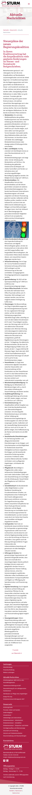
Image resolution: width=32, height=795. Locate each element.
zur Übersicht (16, 653)
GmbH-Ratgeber (7, 712)
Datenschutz (16, 793)
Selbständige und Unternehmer (12, 718)
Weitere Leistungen (8, 672)
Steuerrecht (13, 30)
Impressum (18, 790)
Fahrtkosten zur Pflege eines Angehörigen (15, 694)
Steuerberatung (7, 667)
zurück (16, 650)
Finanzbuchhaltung (8, 670)
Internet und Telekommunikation (12, 733)
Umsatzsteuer (7, 715)
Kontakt (11, 790)
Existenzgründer (8, 707)
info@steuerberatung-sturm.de (16, 757)
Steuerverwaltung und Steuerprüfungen (14, 736)
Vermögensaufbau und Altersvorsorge (14, 728)
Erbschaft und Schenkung (10, 730)
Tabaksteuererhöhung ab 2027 (12, 685)
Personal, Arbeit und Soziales (11, 710)
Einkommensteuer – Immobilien (12, 723)
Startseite (6, 30)
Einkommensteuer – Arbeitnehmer (13, 720)
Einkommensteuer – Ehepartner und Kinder (15, 725)
